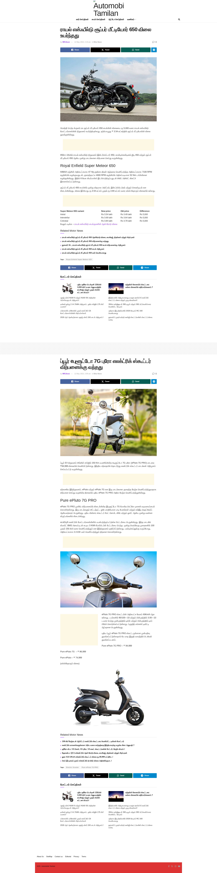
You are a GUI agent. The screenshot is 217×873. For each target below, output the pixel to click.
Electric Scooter (72, 767)
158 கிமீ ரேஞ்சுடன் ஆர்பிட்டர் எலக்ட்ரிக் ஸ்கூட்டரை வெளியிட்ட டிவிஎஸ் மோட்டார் (93, 741)
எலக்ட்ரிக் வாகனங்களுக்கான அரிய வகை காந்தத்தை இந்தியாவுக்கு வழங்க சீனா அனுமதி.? (98, 745)
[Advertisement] (108, 144)
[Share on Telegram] (154, 49)
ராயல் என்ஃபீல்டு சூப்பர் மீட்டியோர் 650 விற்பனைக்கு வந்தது (85, 241)
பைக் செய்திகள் (98, 19)
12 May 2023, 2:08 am (82, 374)
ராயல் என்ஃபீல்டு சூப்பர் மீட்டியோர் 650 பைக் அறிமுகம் (83, 249)
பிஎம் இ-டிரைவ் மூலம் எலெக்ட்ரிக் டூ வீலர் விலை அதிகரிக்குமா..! (87, 761)
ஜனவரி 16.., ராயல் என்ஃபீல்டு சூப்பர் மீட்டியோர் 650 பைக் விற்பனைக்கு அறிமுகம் (93, 245)
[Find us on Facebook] (168, 866)
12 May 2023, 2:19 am (82, 42)
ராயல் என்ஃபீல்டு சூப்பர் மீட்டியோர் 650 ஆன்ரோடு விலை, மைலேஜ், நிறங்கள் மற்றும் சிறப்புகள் (98, 237)
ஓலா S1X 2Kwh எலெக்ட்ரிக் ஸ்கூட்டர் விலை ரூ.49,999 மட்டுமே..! (87, 757)
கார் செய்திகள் (82, 19)
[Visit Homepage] (108, 8)
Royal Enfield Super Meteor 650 (79, 259)
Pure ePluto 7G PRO (90, 767)
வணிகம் (130, 19)
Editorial (68, 856)
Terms (84, 856)
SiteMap (49, 856)
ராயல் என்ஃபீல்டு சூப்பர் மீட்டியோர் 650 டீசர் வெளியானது (84, 253)
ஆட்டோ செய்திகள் (116, 19)
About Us (40, 856)
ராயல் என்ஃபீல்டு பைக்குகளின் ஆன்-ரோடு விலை (95, 224)
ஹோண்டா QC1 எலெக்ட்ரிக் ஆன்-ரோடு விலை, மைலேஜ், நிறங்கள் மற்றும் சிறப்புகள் (94, 753)
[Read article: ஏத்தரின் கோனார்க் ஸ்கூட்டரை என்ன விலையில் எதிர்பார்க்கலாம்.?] (116, 288)
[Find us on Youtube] (179, 866)
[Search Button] (179, 19)
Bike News (98, 42)
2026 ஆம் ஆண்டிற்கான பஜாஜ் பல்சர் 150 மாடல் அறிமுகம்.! (82, 317)
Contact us (59, 856)
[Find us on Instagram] (175, 866)
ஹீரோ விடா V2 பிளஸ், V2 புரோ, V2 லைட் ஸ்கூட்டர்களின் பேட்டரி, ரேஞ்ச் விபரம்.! (93, 749)
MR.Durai (66, 42)
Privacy (76, 856)
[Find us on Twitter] (172, 866)
